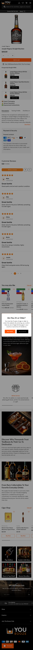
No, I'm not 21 (22, 331)
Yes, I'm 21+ (10, 331)
